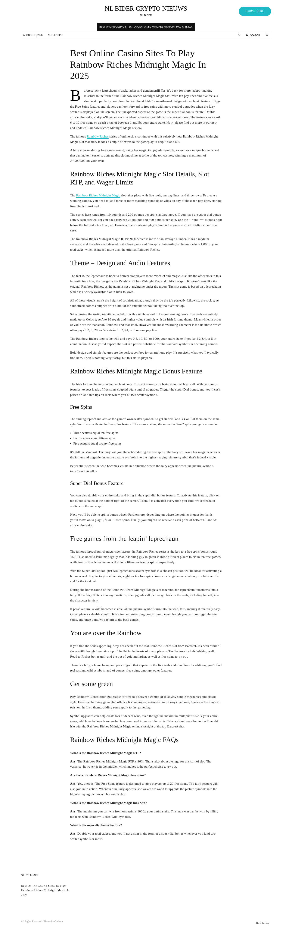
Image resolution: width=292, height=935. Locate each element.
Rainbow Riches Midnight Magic (98, 195)
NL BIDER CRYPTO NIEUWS (146, 8)
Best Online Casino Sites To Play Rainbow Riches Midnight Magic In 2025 (146, 26)
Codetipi (58, 921)
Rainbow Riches (98, 136)
